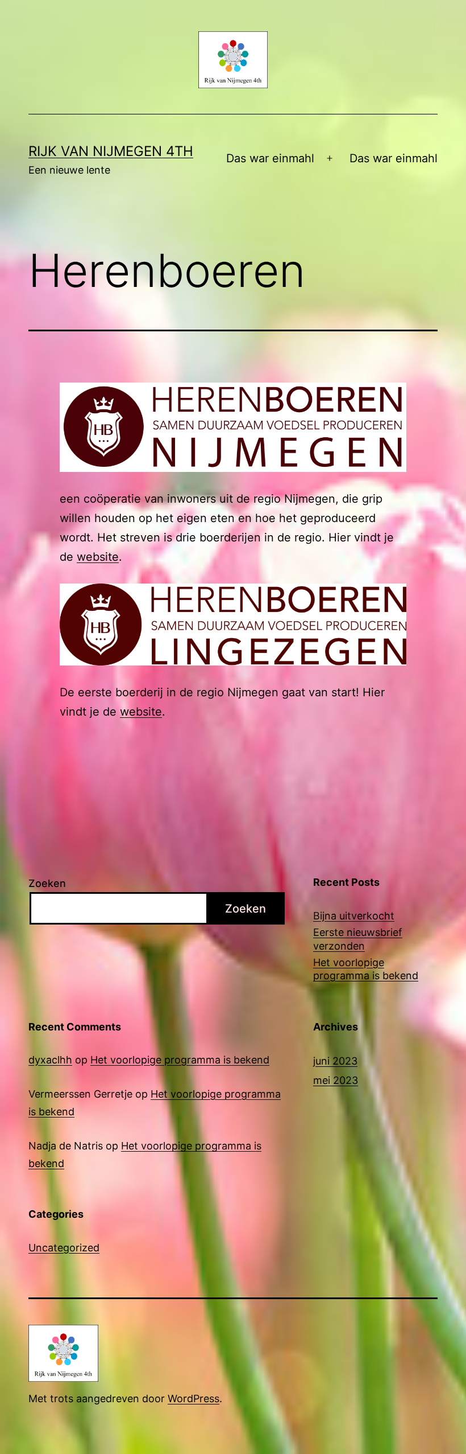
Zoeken (47, 883)
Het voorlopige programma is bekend (365, 968)
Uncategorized (63, 1248)
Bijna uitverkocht (353, 916)
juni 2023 (335, 1061)
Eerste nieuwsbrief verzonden (357, 938)
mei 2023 (335, 1080)
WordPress (193, 1398)
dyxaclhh (50, 1060)
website (98, 557)
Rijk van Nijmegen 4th (110, 151)
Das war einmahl (270, 158)
